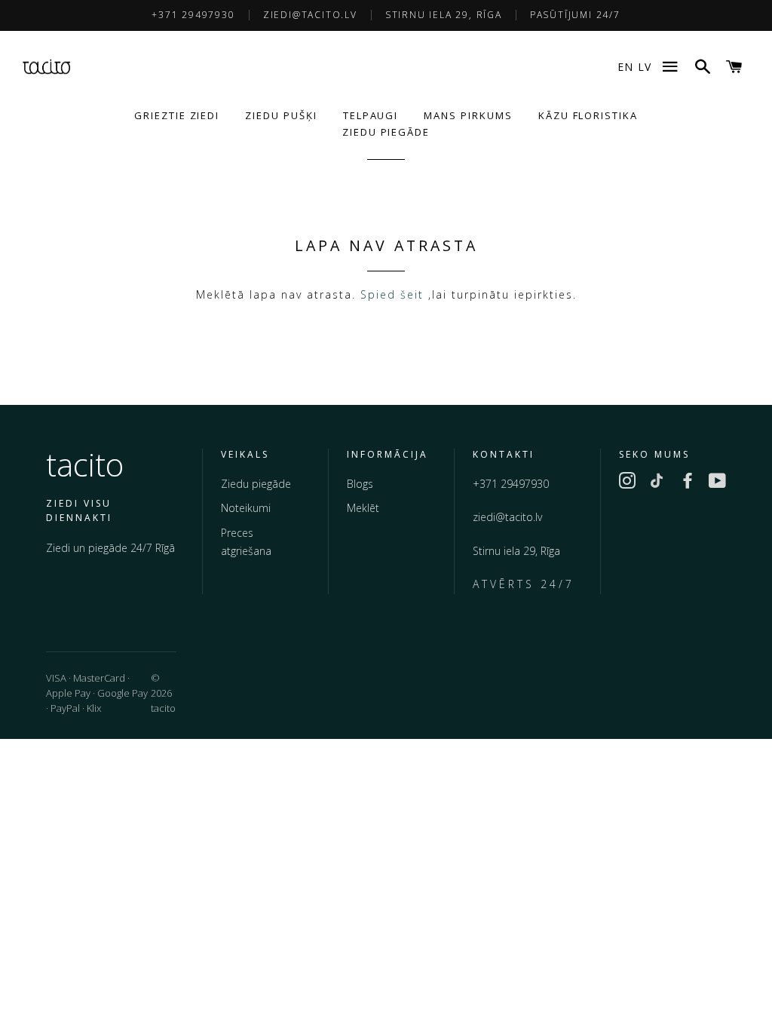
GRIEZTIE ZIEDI (176, 115)
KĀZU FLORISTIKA (588, 115)
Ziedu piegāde (256, 484)
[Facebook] (687, 483)
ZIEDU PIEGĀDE (386, 132)
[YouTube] (717, 483)
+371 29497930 (193, 14)
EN (625, 67)
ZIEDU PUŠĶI (281, 115)
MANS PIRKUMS (468, 115)
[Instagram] (627, 483)
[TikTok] (657, 483)
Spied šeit (392, 294)
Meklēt (363, 508)
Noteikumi (246, 508)
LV (644, 67)
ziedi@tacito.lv (310, 14)
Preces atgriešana (246, 542)
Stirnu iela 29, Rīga (443, 14)
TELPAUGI (371, 115)
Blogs (360, 484)
